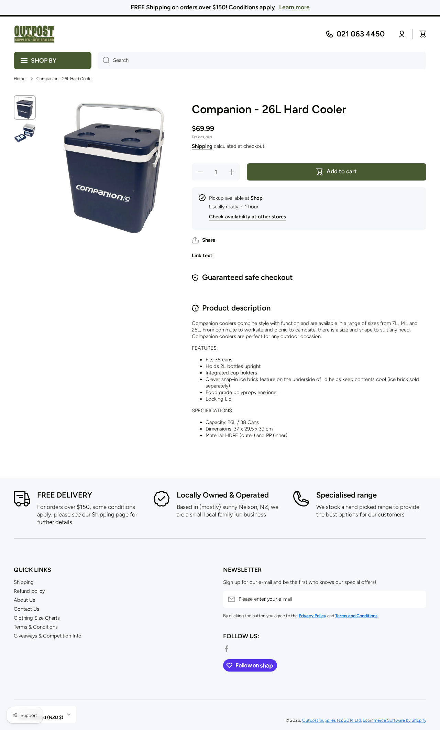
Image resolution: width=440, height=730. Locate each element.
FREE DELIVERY (64, 495)
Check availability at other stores (247, 217)
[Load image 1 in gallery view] (25, 107)
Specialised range (346, 495)
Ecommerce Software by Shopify (394, 720)
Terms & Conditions (36, 627)
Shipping (202, 146)
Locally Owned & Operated (223, 495)
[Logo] (34, 34)
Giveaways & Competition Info (47, 636)
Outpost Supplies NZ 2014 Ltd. (332, 720)
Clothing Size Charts (37, 618)
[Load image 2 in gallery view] (25, 132)
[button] (203, 240)
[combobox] (262, 60)
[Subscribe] (417, 599)
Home (19, 78)
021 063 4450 (361, 34)
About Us (24, 600)
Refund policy (29, 591)
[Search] (104, 60)
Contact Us (26, 609)
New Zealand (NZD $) (41, 717)
